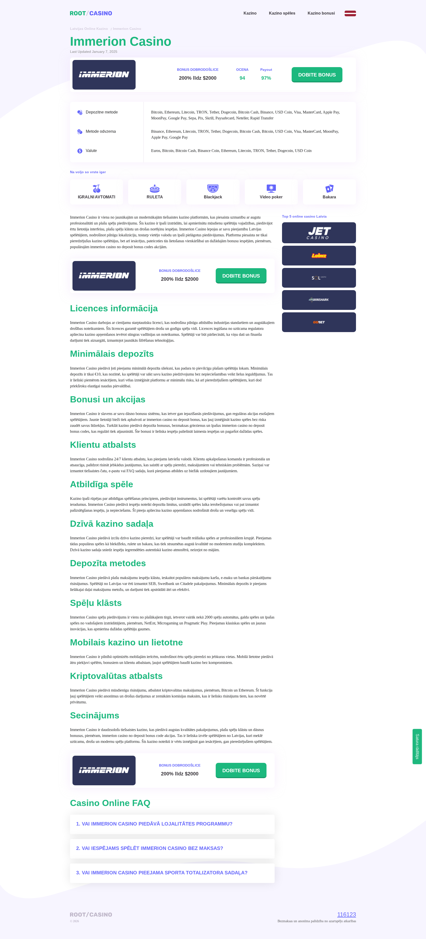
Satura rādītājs (417, 746)
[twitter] (127, 914)
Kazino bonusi (321, 13)
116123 (346, 914)
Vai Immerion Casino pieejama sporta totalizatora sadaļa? (165, 872)
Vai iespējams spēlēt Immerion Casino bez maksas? (152, 848)
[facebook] (120, 914)
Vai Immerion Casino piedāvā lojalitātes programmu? (157, 823)
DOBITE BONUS (317, 74)
